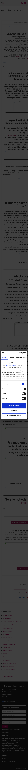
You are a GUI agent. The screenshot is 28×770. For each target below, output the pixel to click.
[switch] (24, 389)
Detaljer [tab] (11, 357)
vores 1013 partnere (10, 365)
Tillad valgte (14, 410)
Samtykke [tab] (4, 357)
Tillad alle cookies (14, 405)
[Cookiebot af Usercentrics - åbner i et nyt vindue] (19, 353)
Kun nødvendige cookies (14, 415)
